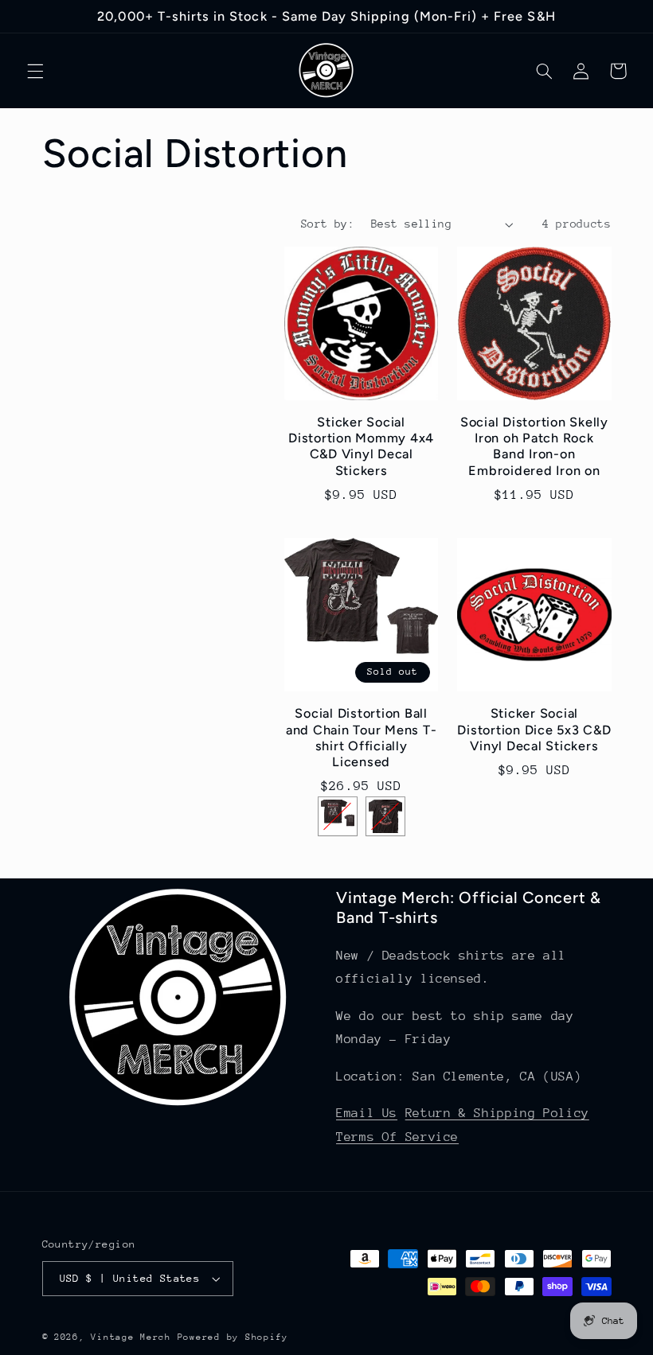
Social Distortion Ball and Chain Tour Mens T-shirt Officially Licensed (361, 737)
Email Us (366, 1113)
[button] (35, 71)
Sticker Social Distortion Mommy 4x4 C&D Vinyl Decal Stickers (361, 446)
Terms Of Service (397, 1137)
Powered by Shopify (233, 1337)
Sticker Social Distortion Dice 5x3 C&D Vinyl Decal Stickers (534, 729)
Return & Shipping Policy (497, 1113)
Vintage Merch (131, 1337)
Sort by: (327, 223)
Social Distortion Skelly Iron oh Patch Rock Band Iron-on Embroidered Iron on (534, 446)
